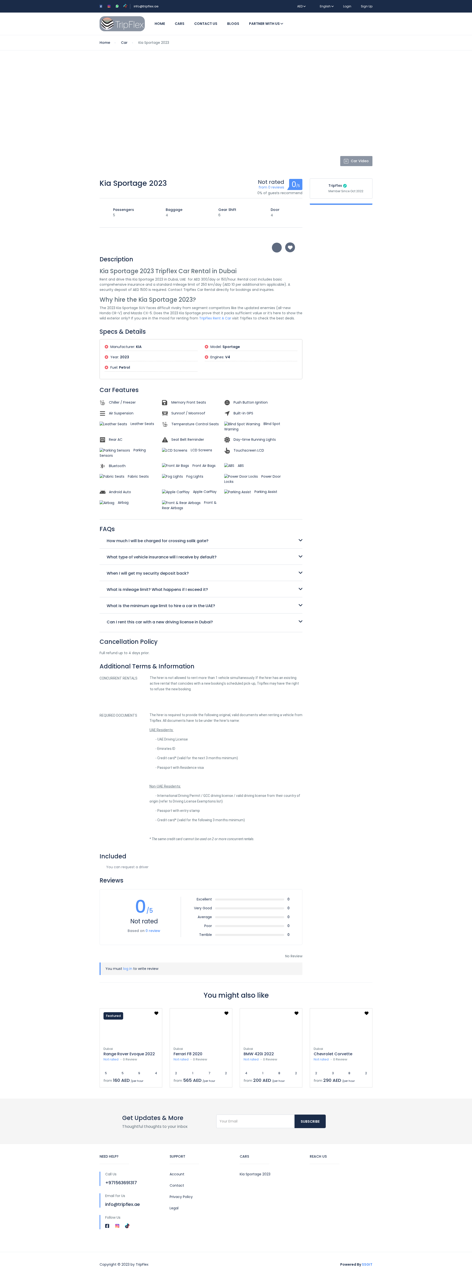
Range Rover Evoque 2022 (129, 1054)
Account (177, 1174)
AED (300, 6)
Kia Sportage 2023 (255, 1174)
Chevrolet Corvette (333, 1054)
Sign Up (366, 6)
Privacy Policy (181, 1196)
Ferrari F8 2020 (188, 1054)
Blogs (233, 23)
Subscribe (310, 1121)
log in (127, 968)
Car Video (360, 160)
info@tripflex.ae (146, 6)
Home (160, 23)
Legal (174, 1208)
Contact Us (205, 23)
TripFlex (335, 185)
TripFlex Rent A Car (215, 318)
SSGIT (367, 1264)
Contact (177, 1185)
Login (347, 6)
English (325, 6)
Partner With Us (264, 23)
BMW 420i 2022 (259, 1054)
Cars (179, 23)
